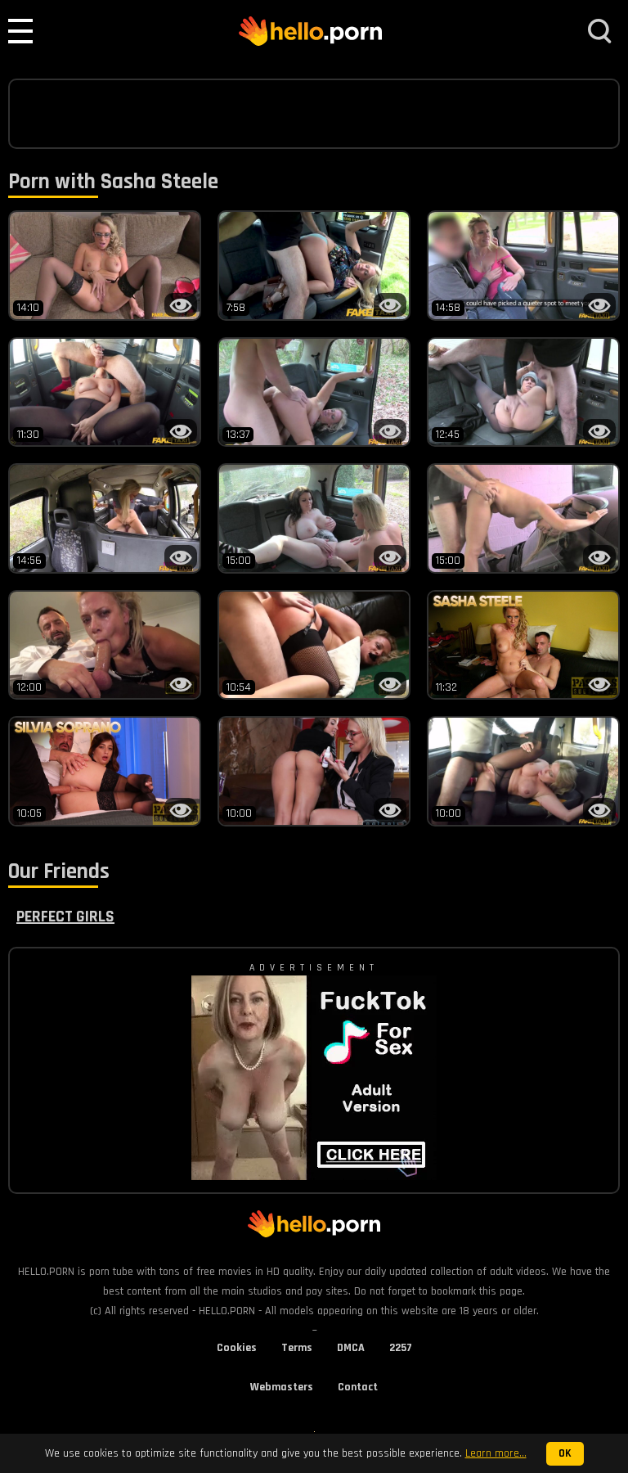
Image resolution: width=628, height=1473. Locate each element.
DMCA (351, 1347)
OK (565, 1454)
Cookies (237, 1347)
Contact (358, 1387)
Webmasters (281, 1387)
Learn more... (496, 1453)
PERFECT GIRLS (65, 916)
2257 (400, 1347)
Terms (296, 1347)
